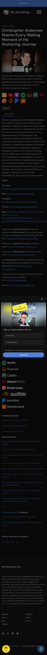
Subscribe (23, 355)
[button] (42, 299)
